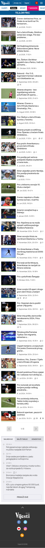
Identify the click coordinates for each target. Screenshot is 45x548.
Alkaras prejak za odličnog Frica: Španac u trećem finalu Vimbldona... (30, 132)
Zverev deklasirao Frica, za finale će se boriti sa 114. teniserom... (29, 21)
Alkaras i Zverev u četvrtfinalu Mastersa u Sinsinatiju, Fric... (28, 106)
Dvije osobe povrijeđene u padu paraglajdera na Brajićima (19, 457)
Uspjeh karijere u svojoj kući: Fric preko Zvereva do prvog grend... (30, 348)
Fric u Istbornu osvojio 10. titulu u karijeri (28, 185)
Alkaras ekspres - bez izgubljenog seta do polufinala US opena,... (27, 92)
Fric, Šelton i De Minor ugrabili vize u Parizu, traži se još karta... (30, 62)
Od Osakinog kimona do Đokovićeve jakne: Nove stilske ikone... (28, 48)
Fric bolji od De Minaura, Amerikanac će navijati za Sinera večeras (28, 265)
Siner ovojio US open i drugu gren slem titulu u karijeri (30, 290)
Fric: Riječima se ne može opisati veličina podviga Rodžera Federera (28, 225)
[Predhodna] (9, 428)
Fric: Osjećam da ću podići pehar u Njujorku (29, 304)
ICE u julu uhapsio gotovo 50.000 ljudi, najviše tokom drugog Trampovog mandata (22, 487)
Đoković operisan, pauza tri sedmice (29, 413)
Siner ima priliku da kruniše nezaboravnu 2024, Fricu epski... (29, 318)
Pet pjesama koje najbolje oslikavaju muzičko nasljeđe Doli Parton (21, 448)
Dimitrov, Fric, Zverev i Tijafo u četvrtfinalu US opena (30, 360)
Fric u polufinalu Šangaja (28, 276)
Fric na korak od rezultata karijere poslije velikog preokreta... (28, 387)
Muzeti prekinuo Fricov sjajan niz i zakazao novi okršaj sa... (30, 373)
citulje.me (17, 3)
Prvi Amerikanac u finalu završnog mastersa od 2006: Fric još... (30, 252)
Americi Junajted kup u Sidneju (27, 211)
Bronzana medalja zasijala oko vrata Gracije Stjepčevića (21, 476)
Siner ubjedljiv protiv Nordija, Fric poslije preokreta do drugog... (30, 173)
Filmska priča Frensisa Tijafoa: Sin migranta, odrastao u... (27, 334)
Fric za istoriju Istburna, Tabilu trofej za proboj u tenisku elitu (28, 401)
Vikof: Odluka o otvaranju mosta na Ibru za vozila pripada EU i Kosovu (23, 467)
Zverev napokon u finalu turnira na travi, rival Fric (28, 198)
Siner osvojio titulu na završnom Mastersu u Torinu (30, 237)
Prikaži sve (22, 497)
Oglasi (26, 3)
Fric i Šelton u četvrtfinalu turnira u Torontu (29, 118)
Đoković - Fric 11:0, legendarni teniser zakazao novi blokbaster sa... (29, 76)
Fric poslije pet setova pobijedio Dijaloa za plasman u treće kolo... (30, 160)
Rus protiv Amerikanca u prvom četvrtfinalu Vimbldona (28, 146)
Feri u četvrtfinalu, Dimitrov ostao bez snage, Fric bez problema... (29, 35)
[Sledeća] (36, 428)
